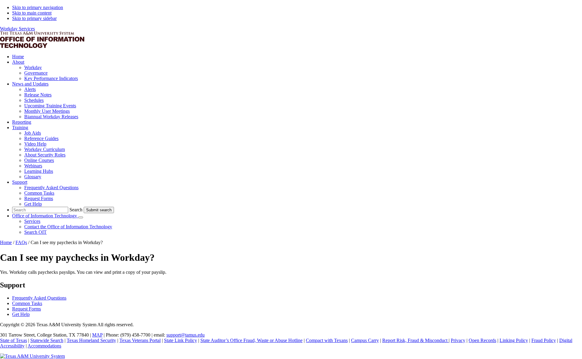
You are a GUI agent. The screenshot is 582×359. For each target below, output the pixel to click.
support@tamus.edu (185, 334)
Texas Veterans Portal (140, 340)
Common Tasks (27, 303)
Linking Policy (514, 340)
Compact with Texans (327, 340)
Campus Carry (365, 340)
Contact (68, 226)
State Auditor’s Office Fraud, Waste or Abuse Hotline (251, 340)
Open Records (482, 340)
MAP (97, 334)
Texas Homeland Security (91, 340)
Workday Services (17, 28)
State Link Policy (180, 340)
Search (75, 209)
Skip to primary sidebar (34, 18)
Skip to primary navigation (37, 7)
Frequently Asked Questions (39, 297)
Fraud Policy (543, 340)
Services (32, 221)
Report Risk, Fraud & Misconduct (415, 340)
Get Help (21, 314)
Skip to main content (32, 12)
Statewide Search (46, 340)
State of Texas (13, 340)
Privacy (458, 340)
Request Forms (26, 308)
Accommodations (44, 345)
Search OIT (35, 232)
